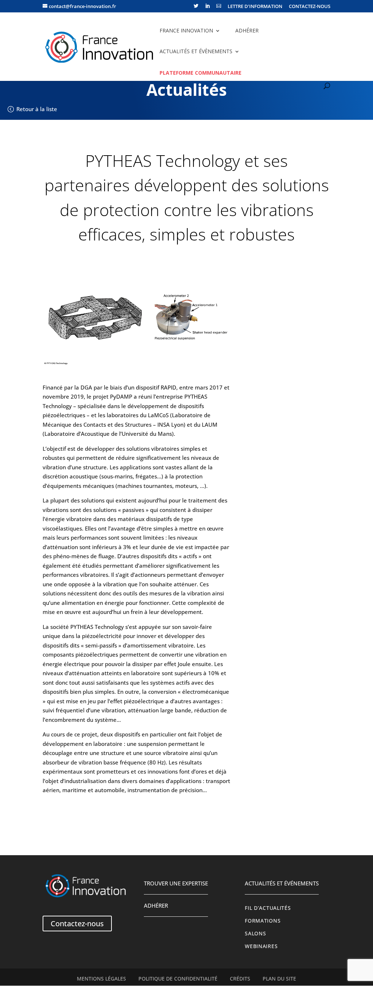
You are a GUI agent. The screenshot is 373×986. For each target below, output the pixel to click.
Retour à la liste (36, 109)
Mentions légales (101, 978)
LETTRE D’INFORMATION (255, 6)
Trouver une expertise (176, 883)
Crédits (240, 978)
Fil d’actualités (268, 908)
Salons (255, 933)
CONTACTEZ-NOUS (309, 6)
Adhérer (247, 30)
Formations (262, 920)
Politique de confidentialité (177, 978)
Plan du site (279, 978)
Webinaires (261, 946)
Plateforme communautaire (201, 72)
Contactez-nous (77, 923)
